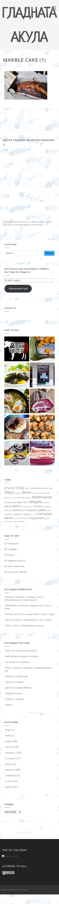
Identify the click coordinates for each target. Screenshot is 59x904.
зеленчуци (42, 497)
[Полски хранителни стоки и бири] (42, 375)
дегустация (45, 493)
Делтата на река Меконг (18, 687)
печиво (38, 506)
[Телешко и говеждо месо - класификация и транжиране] (16, 349)
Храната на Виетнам (16, 676)
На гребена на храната (17, 662)
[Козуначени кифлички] (42, 427)
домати (13, 498)
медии (36, 501)
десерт (7, 498)
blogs (8, 730)
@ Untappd (10, 549)
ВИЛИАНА (10, 605)
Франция (36, 488)
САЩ (20, 488)
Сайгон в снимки (14, 699)
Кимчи (8, 704)
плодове (47, 507)
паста (30, 506)
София (27, 488)
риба (42, 510)
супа (16, 518)
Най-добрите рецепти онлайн (21, 656)
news (8, 735)
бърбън (17, 493)
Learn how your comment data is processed (27, 223)
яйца (15, 521)
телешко (23, 518)
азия (45, 488)
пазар (24, 507)
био (50, 488)
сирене (17, 514)
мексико (46, 502)
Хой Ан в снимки (14, 682)
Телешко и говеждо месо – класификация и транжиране (24, 598)
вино (26, 492)
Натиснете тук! (18, 288)
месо (17, 506)
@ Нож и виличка (14, 566)
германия (36, 493)
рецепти (9, 769)
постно (8, 510)
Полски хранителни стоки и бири (36, 614)
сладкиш (27, 514)
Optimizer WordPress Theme (14, 890)
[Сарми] (16, 375)
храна (47, 518)
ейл (18, 497)
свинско (8, 514)
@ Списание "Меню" (15, 572)
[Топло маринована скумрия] (42, 349)
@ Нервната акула (14, 560)
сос (34, 514)
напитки (9, 747)
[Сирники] (16, 427)
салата (48, 510)
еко (22, 497)
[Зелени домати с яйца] (16, 401)
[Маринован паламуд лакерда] (16, 453)
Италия (9, 488)
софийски (10, 775)
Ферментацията (14, 693)
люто (26, 502)
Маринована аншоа (33, 625)
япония (21, 521)
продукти (10, 752)
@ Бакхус (9, 555)
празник (17, 510)
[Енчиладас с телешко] (42, 453)
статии (9, 781)
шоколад (8, 521)
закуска (28, 498)
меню (8, 506)
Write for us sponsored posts (20, 650)
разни (8, 764)
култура (17, 502)
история (8, 502)
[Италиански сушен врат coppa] (42, 401)
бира (9, 492)
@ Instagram (11, 543)
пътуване (30, 510)
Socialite (10, 308)
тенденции (36, 518)
